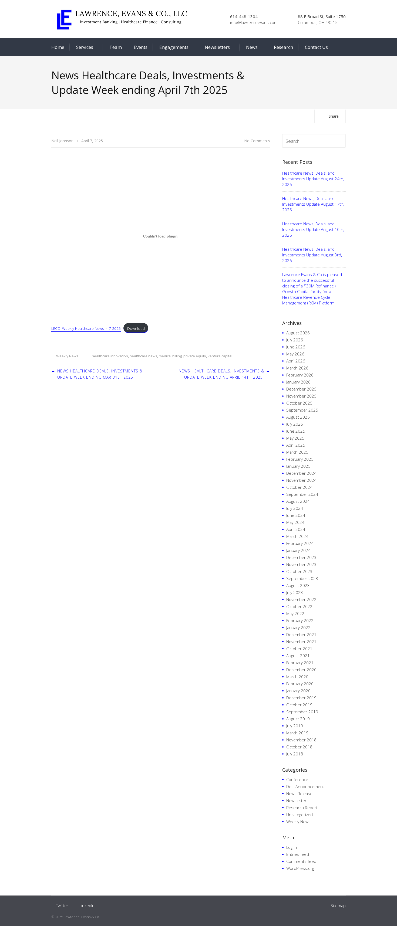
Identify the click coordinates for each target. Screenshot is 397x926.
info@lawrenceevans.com (254, 22)
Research (283, 47)
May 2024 (295, 522)
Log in (291, 847)
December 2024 (301, 473)
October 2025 (299, 403)
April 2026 (295, 361)
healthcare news (143, 356)
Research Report (302, 807)
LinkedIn (87, 905)
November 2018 (301, 739)
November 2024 (301, 480)
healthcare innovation (110, 356)
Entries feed (297, 854)
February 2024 (300, 543)
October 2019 (299, 704)
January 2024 (298, 550)
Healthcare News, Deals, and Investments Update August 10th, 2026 (313, 229)
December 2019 (301, 697)
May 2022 (295, 613)
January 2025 (298, 466)
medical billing (170, 356)
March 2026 (297, 368)
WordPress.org (300, 868)
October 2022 (299, 606)
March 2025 (297, 452)
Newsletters (217, 47)
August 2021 (298, 655)
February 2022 (300, 620)
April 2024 (295, 529)
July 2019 (294, 725)
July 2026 (294, 339)
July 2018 (294, 754)
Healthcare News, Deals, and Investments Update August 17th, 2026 (313, 204)
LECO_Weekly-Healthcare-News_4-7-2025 (86, 328)
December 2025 (301, 389)
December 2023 (301, 557)
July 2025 (294, 424)
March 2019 (297, 732)
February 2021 (300, 662)
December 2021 (301, 634)
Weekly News (67, 356)
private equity (194, 356)
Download (136, 328)
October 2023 (299, 571)
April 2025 (295, 445)
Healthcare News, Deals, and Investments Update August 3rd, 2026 (312, 254)
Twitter (62, 905)
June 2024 (295, 515)
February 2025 (300, 459)
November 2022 (301, 599)
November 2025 (301, 396)
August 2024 (298, 501)
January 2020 (298, 690)
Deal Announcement (305, 786)
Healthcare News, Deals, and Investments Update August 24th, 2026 (313, 178)
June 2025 (295, 431)
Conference (297, 779)
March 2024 (297, 536)
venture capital (220, 356)
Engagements (174, 47)
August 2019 (298, 718)
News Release (299, 793)
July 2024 (294, 508)
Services (84, 47)
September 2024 (302, 494)
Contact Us (316, 47)
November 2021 (301, 641)
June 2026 (295, 347)
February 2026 (300, 375)
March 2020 (297, 676)
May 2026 (295, 354)
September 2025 (302, 410)
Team (115, 47)
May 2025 (295, 438)
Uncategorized (299, 814)
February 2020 (300, 683)
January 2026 (298, 382)
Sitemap (338, 905)
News (252, 47)
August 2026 (298, 332)
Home (57, 47)
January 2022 (298, 627)
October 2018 (299, 746)
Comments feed (301, 861)
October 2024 (299, 487)
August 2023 (298, 585)
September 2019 (302, 711)
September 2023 (302, 578)
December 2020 (301, 669)
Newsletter (296, 800)
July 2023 (294, 592)
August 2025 (298, 417)
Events (140, 47)
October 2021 (299, 648)
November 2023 (301, 564)
